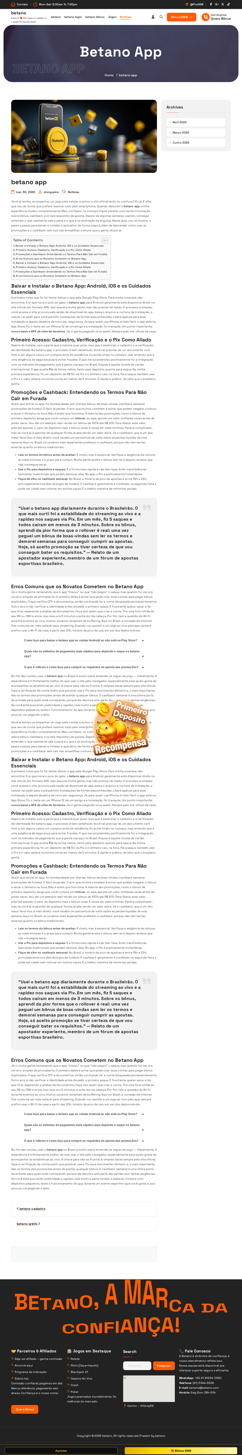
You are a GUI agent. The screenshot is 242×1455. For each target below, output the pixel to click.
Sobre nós (22, 1378)
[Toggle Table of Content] (103, 241)
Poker (75, 1392)
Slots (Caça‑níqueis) (84, 1365)
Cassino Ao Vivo (81, 1378)
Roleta (75, 1359)
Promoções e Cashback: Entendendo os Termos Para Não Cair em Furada (61, 254)
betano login (73, 17)
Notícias (125, 17)
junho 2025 (181, 142)
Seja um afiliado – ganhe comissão (38, 1359)
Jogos (112, 17)
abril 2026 (180, 122)
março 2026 (181, 132)
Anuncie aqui (24, 1365)
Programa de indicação (31, 1372)
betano (56, 17)
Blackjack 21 (79, 1372)
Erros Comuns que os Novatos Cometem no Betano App (51, 258)
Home (109, 75)
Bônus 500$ (180, 17)
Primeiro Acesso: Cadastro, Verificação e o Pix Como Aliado (53, 250)
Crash (74, 1385)
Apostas (61, 1450)
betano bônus (95, 17)
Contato (22, 4)
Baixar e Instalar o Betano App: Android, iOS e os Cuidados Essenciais (59, 245)
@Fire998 (196, 4)
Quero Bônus (221, 18)
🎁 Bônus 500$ (181, 1450)
